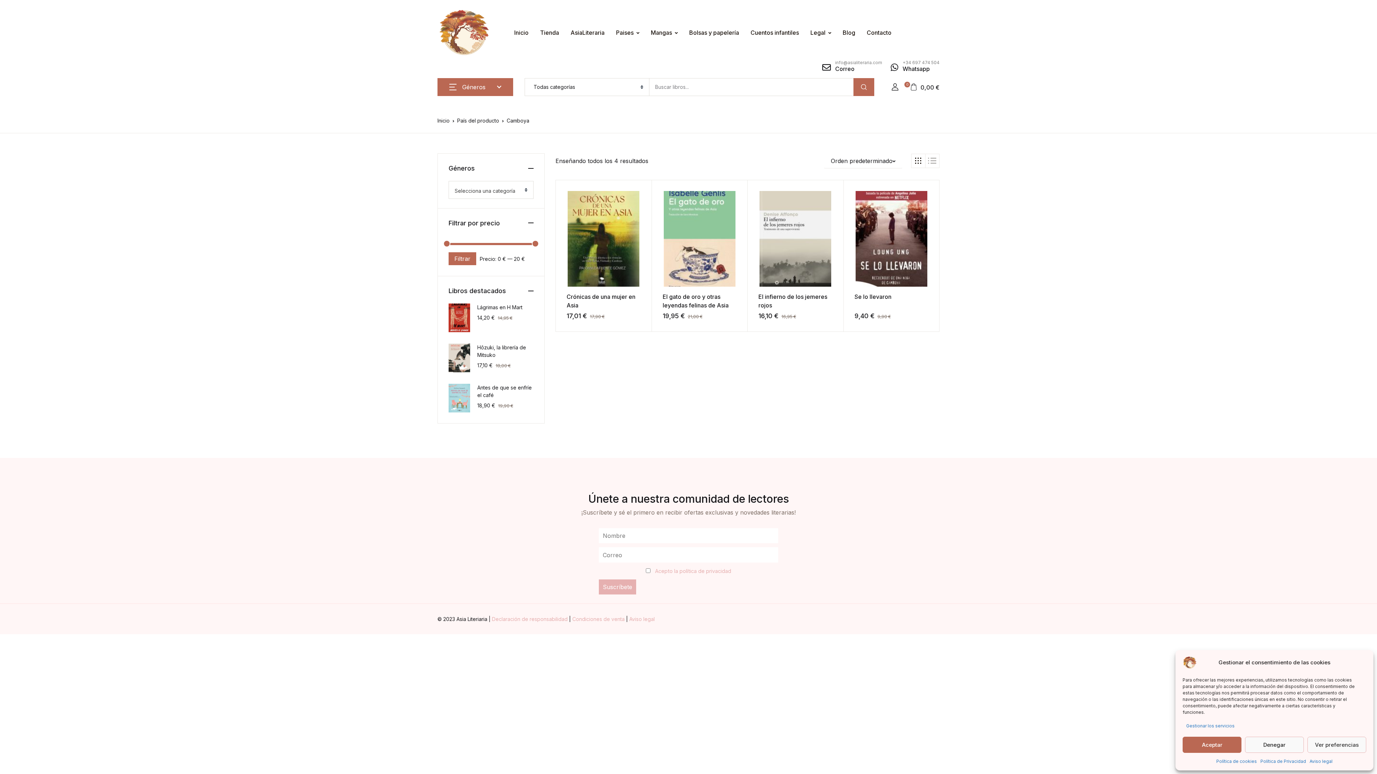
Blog (849, 32)
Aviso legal (1321, 761)
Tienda (549, 32)
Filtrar (462, 258)
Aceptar (1212, 744)
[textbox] (488, 191)
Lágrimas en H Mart (499, 307)
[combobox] (491, 190)
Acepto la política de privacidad (693, 571)
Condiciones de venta (599, 619)
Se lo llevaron (873, 296)
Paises (625, 32)
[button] (895, 87)
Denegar (1274, 744)
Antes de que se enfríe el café (504, 391)
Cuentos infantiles (775, 32)
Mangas (661, 32)
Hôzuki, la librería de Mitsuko (501, 351)
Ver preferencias (1337, 744)
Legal (817, 32)
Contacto (879, 32)
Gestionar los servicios (1210, 725)
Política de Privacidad (1283, 761)
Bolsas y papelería (714, 32)
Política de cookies (1236, 761)
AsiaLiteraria (588, 32)
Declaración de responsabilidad (530, 619)
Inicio (521, 32)
